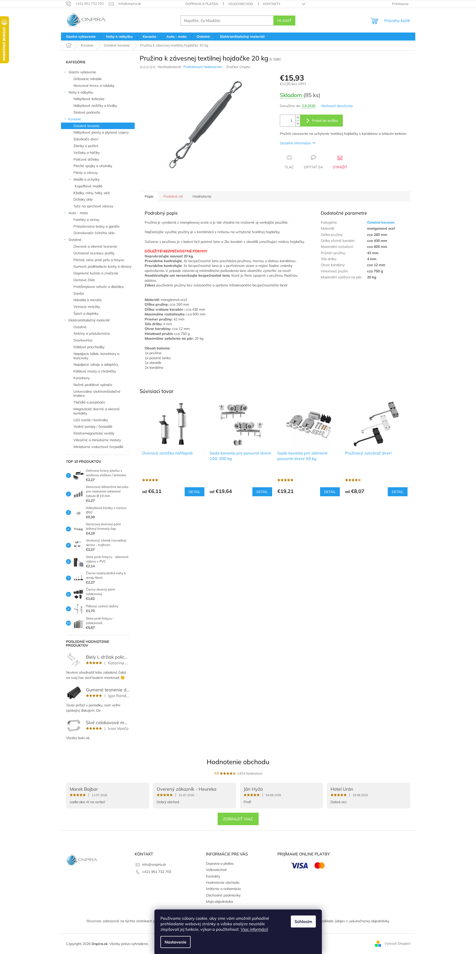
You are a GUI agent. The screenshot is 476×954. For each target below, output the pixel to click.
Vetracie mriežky (86, 306)
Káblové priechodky (88, 347)
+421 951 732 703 (156, 871)
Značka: (238, 67)
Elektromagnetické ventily (93, 433)
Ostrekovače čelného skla (93, 233)
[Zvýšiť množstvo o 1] (297, 118)
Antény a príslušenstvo (91, 333)
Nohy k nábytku (80, 92)
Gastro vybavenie (82, 72)
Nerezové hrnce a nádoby (93, 85)
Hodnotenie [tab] (202, 196)
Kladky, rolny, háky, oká (91, 193)
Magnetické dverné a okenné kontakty (96, 411)
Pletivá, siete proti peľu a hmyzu (98, 260)
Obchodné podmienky (223, 895)
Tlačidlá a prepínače (89, 402)
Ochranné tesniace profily (93, 253)
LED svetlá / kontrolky (90, 420)
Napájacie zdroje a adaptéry (95, 364)
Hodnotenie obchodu (238, 762)
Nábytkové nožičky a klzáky (95, 105)
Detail (194, 492)
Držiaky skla (82, 199)
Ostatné (74, 239)
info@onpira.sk (154, 864)
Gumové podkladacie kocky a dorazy (102, 266)
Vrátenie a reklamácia (223, 888)
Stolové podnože (86, 112)
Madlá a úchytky (86, 179)
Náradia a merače (87, 300)
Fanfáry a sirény (86, 219)
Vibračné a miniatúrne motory (97, 440)
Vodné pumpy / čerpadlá (92, 426)
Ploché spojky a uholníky (92, 166)
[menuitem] (81, 37)
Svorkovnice (83, 340)
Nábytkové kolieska (88, 99)
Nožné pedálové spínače (92, 384)
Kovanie (74, 119)
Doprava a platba (201, 4)
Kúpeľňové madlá (88, 186)
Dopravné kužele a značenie (95, 273)
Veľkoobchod (240, 4)
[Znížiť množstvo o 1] (297, 123)
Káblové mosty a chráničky (94, 371)
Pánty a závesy (85, 172)
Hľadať (284, 20)
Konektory (81, 378)
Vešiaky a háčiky (86, 152)
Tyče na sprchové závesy (93, 206)
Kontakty (271, 4)
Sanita (78, 293)
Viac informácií (254, 929)
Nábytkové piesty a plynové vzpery (101, 132)
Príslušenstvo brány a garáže (96, 226)
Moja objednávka (219, 901)
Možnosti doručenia (337, 106)
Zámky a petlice (85, 146)
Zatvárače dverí (85, 139)
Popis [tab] (149, 196)
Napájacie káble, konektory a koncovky (96, 355)
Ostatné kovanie (86, 126)
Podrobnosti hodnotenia (202, 67)
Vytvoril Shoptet (397, 943)
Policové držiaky (86, 159)
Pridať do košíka (325, 120)
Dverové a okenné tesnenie (95, 246)
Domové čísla (84, 280)
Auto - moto (78, 213)
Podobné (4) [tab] (173, 196)
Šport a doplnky (85, 313)
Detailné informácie (295, 143)
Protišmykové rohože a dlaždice (98, 286)
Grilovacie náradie (87, 79)
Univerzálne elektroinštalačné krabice (96, 393)
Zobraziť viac (238, 818)
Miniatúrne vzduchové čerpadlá (98, 446)
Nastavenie (175, 941)
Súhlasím (303, 921)
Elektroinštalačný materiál (88, 320)
